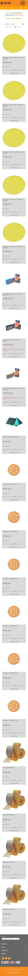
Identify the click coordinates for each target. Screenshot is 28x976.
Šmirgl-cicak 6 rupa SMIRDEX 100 (10, 531)
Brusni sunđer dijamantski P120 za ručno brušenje (12, 340)
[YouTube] (9, 958)
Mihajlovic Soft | (17, 971)
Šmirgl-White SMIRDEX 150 (9, 862)
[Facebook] (3, 958)
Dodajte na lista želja (19, 70)
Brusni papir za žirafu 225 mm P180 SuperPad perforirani (13, 200)
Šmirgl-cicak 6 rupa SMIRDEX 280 (10, 720)
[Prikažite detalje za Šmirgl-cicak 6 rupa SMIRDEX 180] (14, 612)
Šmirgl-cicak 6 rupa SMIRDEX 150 (10, 578)
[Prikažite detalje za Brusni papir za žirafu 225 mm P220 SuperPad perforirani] (14, 232)
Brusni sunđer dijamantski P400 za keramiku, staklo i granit (13, 389)
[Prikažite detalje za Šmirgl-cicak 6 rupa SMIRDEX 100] (14, 517)
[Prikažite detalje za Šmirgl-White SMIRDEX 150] (14, 848)
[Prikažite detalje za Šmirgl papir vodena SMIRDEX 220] (14, 423)
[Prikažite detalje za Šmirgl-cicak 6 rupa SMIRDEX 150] (14, 564)
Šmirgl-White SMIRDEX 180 (9, 909)
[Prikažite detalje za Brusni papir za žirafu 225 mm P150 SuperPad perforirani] (14, 138)
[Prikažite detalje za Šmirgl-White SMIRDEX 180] (14, 895)
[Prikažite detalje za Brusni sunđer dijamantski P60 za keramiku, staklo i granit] (14, 280)
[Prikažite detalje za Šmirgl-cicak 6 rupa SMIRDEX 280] (14, 706)
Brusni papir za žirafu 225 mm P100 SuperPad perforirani (13, 58)
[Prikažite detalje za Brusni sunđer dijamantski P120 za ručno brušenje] (14, 326)
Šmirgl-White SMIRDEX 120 (9, 814)
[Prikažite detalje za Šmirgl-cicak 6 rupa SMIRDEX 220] (14, 659)
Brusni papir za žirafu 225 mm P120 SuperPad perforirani (13, 105)
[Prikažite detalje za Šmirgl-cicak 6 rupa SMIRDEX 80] (14, 470)
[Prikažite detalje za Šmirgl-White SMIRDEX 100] (14, 753)
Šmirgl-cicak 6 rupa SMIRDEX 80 (10, 484)
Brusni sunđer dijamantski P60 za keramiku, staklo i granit (13, 294)
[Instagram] (6, 958)
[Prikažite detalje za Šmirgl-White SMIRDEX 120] (14, 801)
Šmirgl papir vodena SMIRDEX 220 (10, 436)
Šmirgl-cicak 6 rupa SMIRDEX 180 (10, 625)
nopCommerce (17, 973)
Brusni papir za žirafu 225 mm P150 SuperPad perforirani (13, 152)
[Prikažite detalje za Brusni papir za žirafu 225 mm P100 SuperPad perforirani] (14, 43)
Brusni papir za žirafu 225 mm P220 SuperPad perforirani (13, 247)
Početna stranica (11, 13)
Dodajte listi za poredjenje (8, 70)
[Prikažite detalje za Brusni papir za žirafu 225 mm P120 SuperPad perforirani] (14, 91)
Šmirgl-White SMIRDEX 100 (9, 767)
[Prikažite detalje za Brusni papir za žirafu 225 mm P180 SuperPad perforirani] (14, 185)
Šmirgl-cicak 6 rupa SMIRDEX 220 (10, 673)
